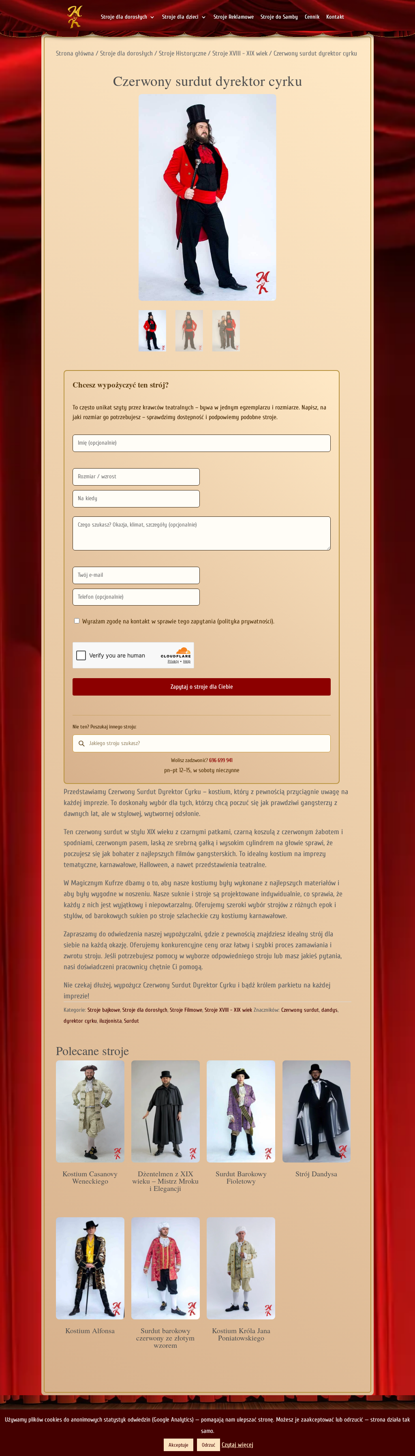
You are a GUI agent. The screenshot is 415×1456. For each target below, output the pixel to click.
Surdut (131, 1020)
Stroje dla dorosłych (124, 17)
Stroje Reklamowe (234, 17)
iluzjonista (110, 1020)
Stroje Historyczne (182, 53)
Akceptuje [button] (178, 1445)
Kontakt (335, 17)
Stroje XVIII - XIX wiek (239, 53)
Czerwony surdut (300, 1009)
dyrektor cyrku (80, 1020)
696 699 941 (221, 760)
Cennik (312, 17)
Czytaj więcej (237, 1444)
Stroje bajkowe (104, 1009)
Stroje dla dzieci (180, 17)
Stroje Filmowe (186, 1009)
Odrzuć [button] (208, 1445)
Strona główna (75, 53)
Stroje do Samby (279, 17)
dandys (329, 1009)
